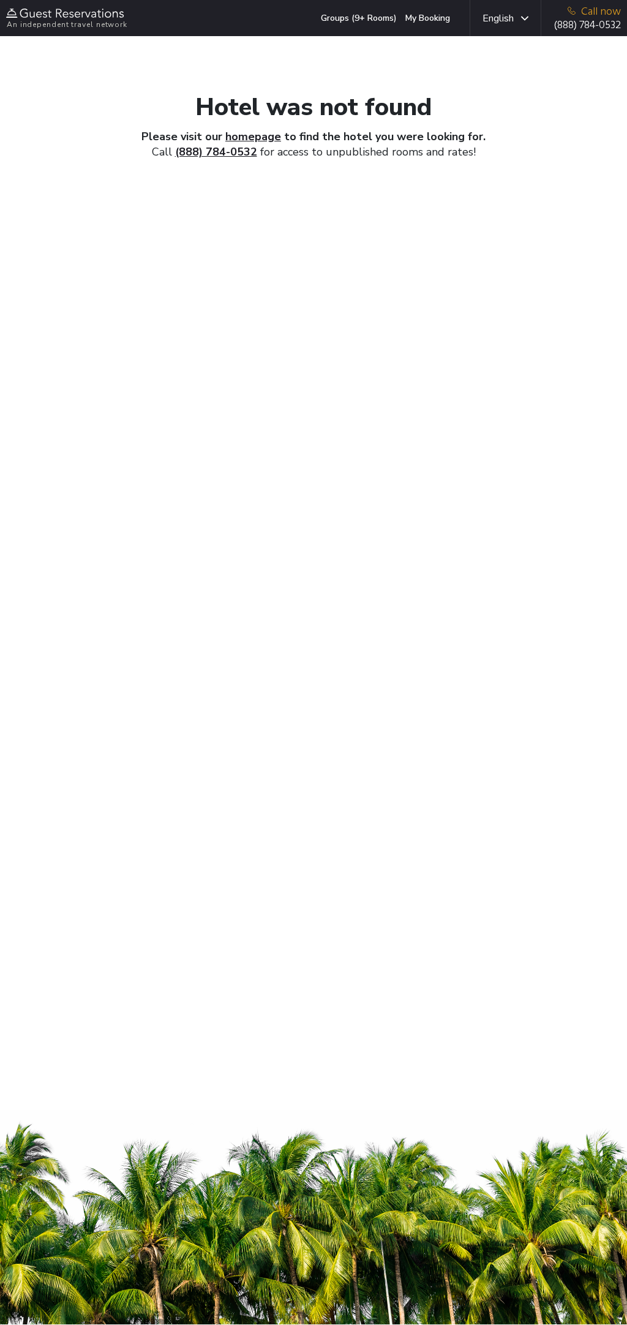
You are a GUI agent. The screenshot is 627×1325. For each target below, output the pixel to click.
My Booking (427, 18)
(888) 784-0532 (216, 152)
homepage (253, 136)
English (498, 18)
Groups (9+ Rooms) (359, 18)
